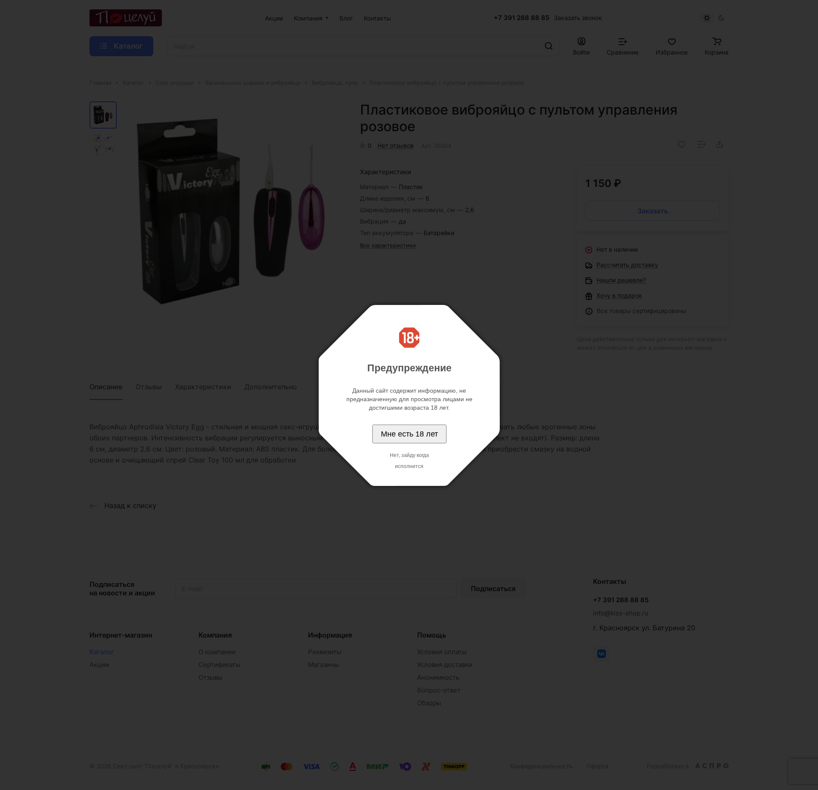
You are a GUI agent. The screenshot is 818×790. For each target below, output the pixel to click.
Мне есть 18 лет (409, 434)
